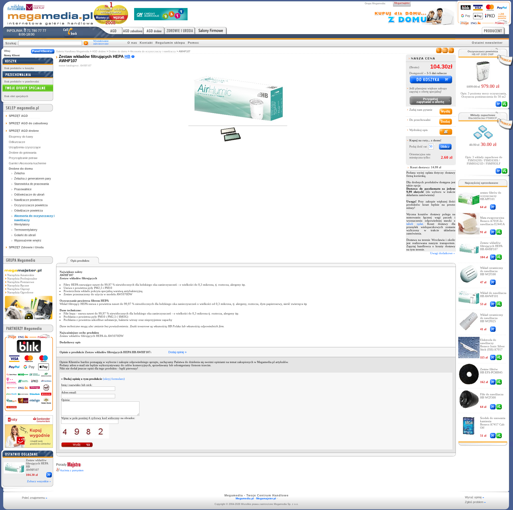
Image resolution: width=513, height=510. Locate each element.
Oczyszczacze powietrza (31, 205)
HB (127, 56)
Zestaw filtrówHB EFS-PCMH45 (491, 371)
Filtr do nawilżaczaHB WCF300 (491, 396)
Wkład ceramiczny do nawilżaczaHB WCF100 (491, 271)
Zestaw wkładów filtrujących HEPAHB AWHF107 (491, 246)
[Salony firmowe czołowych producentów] (211, 30)
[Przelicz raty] (445, 147)
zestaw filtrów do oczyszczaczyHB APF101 (490, 196)
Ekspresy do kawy (21, 136)
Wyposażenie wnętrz (27, 240)
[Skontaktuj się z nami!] (70, 32)
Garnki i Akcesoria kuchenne (27, 163)
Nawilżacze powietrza (28, 199)
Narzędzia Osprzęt (18, 288)
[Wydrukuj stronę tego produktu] (445, 132)
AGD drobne (99, 51)
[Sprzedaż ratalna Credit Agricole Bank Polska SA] (161, 19)
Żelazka (19, 173)
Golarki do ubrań (25, 235)
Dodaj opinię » (177, 352)
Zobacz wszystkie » (39, 481)
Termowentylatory (25, 229)
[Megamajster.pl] (29, 319)
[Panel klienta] (43, 51)
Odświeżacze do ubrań (29, 194)
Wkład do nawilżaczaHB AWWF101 (493, 294)
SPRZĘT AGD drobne (24, 130)
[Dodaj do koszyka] (430, 80)
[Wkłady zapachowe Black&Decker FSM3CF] (483, 138)
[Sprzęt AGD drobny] (154, 30)
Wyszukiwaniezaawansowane (100, 42)
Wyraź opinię (474, 497)
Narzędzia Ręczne (18, 285)
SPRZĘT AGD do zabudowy (28, 123)
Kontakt (146, 42)
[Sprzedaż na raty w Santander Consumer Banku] (29, 446)
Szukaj (10, 43)
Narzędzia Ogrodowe (20, 292)
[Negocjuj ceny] (430, 100)
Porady (61, 465)
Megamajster (402, 2)
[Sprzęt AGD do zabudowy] (132, 30)
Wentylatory (22, 224)
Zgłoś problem (475, 502)
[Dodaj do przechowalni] (445, 122)
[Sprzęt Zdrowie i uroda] (180, 30)
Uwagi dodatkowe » (442, 253)
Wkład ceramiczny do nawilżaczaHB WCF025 (491, 318)
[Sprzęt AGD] (109, 30)
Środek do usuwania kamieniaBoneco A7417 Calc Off (492, 422)
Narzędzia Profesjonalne (22, 278)
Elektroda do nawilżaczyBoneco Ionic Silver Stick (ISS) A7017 (492, 344)
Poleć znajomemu (34, 497)
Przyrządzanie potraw (23, 158)
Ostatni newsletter (487, 42)
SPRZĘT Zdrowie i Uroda (26, 247)
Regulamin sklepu (170, 42)
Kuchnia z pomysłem (72, 470)
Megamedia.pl (245, 498)
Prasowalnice (23, 189)
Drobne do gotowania (22, 152)
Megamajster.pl (266, 498)
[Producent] (495, 30)
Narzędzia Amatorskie (20, 275)
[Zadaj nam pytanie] (445, 112)
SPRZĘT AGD (18, 115)
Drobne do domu (118, 51)
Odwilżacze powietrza (28, 210)
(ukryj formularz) (114, 378)
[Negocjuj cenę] (499, 232)
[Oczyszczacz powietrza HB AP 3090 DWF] (483, 80)
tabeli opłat (414, 223)
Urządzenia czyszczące (25, 147)
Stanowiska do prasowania (31, 183)
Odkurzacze (17, 142)
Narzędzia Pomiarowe (20, 282)
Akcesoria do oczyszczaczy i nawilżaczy (153, 51)
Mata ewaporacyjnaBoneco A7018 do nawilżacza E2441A (492, 221)
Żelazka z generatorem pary (32, 178)
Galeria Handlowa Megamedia (72, 51)
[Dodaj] (49, 475)
